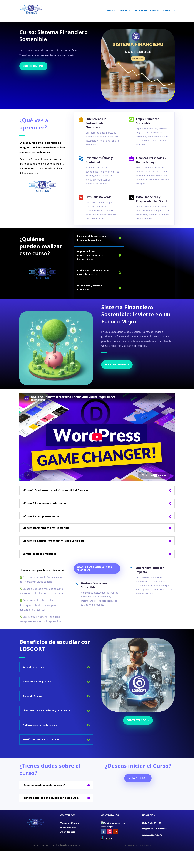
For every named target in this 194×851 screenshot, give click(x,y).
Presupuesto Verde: (99, 197)
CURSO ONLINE (33, 66)
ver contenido (115, 364)
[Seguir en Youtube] (115, 831)
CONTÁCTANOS (136, 720)
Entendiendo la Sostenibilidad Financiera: (96, 123)
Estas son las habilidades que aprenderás (94, 568)
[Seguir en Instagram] (109, 831)
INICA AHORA (136, 778)
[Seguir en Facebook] (103, 831)
